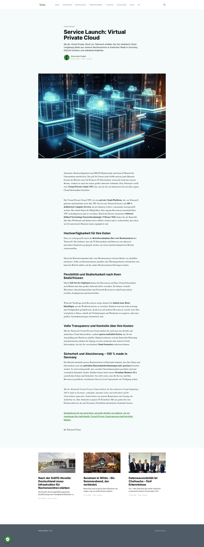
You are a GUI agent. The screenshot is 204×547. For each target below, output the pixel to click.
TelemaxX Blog (42, 531)
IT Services (109, 5)
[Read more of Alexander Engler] (67, 57)
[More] (138, 4)
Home (57, 5)
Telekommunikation (95, 5)
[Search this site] (164, 4)
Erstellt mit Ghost (160, 531)
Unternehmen (67, 5)
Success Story (121, 5)
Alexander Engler (78, 56)
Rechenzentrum (80, 5)
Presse (132, 5)
